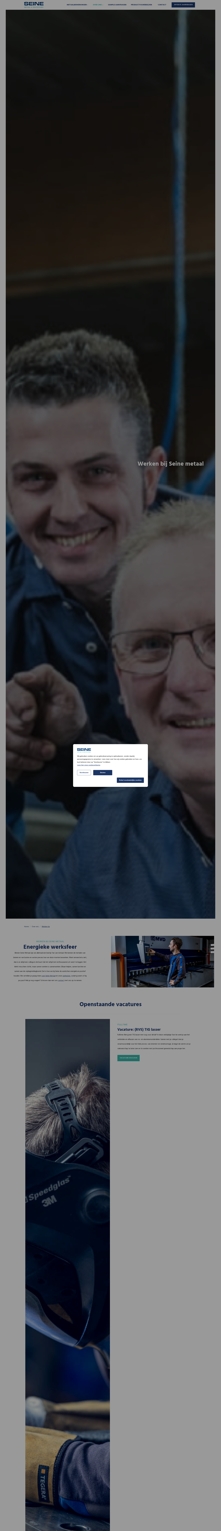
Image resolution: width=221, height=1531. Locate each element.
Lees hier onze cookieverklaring (88, 765)
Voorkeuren (84, 772)
